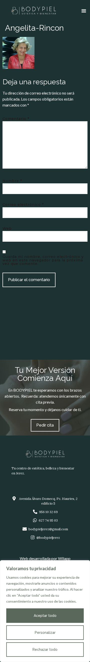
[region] (45, 611)
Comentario (15, 118)
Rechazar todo (45, 650)
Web (7, 228)
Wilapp (64, 558)
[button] (84, 10)
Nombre (12, 181)
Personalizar (45, 633)
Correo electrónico (23, 204)
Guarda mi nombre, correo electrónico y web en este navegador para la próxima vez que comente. (43, 260)
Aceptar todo (45, 616)
